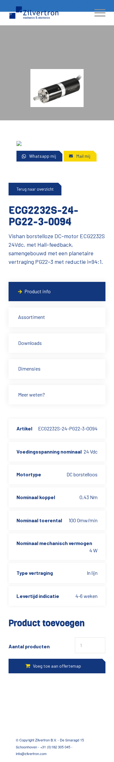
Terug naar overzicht (35, 189)
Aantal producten (29, 646)
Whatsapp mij (42, 156)
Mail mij (83, 156)
